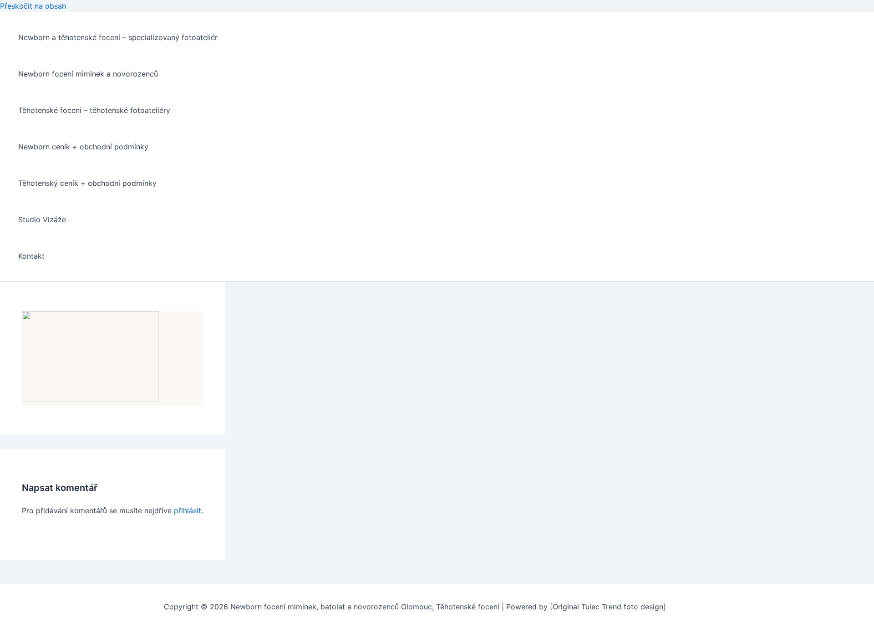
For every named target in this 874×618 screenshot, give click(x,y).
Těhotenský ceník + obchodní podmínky (87, 183)
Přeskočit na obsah (33, 5)
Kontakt (31, 255)
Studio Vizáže (42, 219)
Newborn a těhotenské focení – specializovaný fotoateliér (118, 37)
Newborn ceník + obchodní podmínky (83, 146)
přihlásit (187, 510)
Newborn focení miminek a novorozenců (88, 73)
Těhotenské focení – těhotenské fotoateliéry (94, 110)
